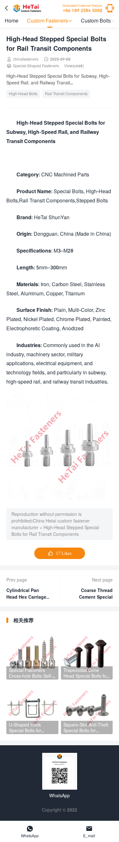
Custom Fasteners (49, 20)
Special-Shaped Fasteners (36, 65)
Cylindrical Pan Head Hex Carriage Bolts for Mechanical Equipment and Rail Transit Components (27, 594)
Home (11, 20)
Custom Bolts (98, 20)
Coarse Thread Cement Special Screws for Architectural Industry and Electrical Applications (96, 594)
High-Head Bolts (23, 93)
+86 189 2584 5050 (82, 8)
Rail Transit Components (66, 93)
